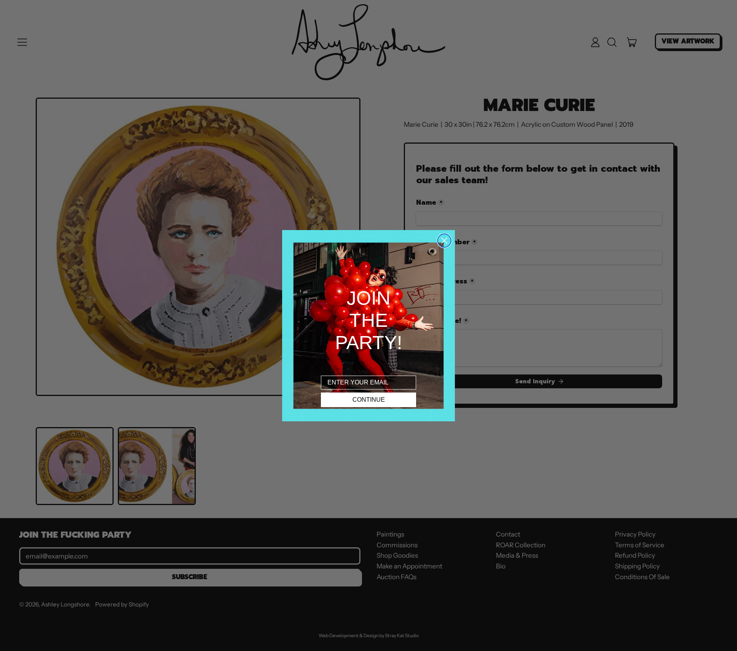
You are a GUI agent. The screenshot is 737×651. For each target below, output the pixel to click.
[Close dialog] (444, 240)
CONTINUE (368, 399)
